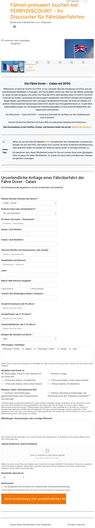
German (75, 1)
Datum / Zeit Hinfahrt (11, 229)
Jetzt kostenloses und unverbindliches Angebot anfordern (35, 499)
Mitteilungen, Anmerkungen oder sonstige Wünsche (26, 418)
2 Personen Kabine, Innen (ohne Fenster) (69, 380)
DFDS (47, 142)
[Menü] (14, 26)
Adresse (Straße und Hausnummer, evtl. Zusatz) (24, 250)
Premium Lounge (59, 373)
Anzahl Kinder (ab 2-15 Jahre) (16, 314)
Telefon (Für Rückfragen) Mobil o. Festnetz (22, 293)
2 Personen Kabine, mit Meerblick (20, 380)
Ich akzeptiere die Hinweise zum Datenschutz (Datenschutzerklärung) (37, 486)
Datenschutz (7, 483)
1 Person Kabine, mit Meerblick (65, 384)
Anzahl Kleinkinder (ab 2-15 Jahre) (18, 324)
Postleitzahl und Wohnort (13, 260)
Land (4, 270)
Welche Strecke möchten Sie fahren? (20, 198)
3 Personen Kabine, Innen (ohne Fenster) (23, 384)
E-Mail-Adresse (7, 289)
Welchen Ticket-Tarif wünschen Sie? (19, 389)
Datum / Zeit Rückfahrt (12, 239)
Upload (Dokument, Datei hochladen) (19, 444)
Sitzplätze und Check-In (12, 370)
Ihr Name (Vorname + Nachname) (18, 219)
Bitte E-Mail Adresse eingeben (16, 280)
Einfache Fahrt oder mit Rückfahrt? (18, 209)
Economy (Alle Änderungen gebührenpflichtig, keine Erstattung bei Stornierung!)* (19, 396)
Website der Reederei (81, 127)
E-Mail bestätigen (37, 289)
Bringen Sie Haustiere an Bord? (17, 334)
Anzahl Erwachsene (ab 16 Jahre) (18, 304)
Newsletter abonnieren (12, 473)
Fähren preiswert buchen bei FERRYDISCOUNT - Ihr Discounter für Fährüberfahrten (47, 11)
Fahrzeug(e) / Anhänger (13, 345)
